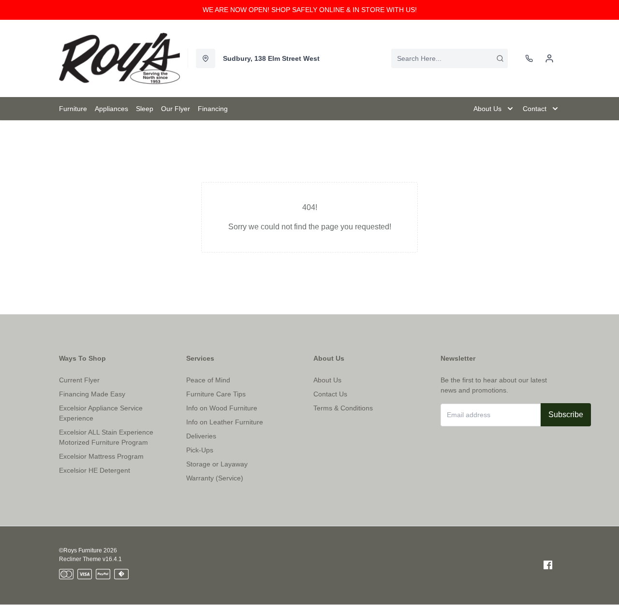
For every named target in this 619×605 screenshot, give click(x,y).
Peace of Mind (208, 380)
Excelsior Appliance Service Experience (101, 413)
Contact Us (330, 394)
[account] (549, 58)
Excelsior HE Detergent (94, 470)
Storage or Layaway (217, 464)
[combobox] (449, 58)
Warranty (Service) (214, 478)
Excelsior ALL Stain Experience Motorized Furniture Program (106, 437)
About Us (327, 380)
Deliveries (201, 436)
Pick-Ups (199, 450)
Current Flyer (79, 380)
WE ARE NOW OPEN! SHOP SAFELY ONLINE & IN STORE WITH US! (310, 10)
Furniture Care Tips (216, 394)
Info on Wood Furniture (221, 408)
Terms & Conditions (343, 408)
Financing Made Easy (92, 394)
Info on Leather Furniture (224, 422)
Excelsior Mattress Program (101, 456)
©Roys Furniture (80, 550)
